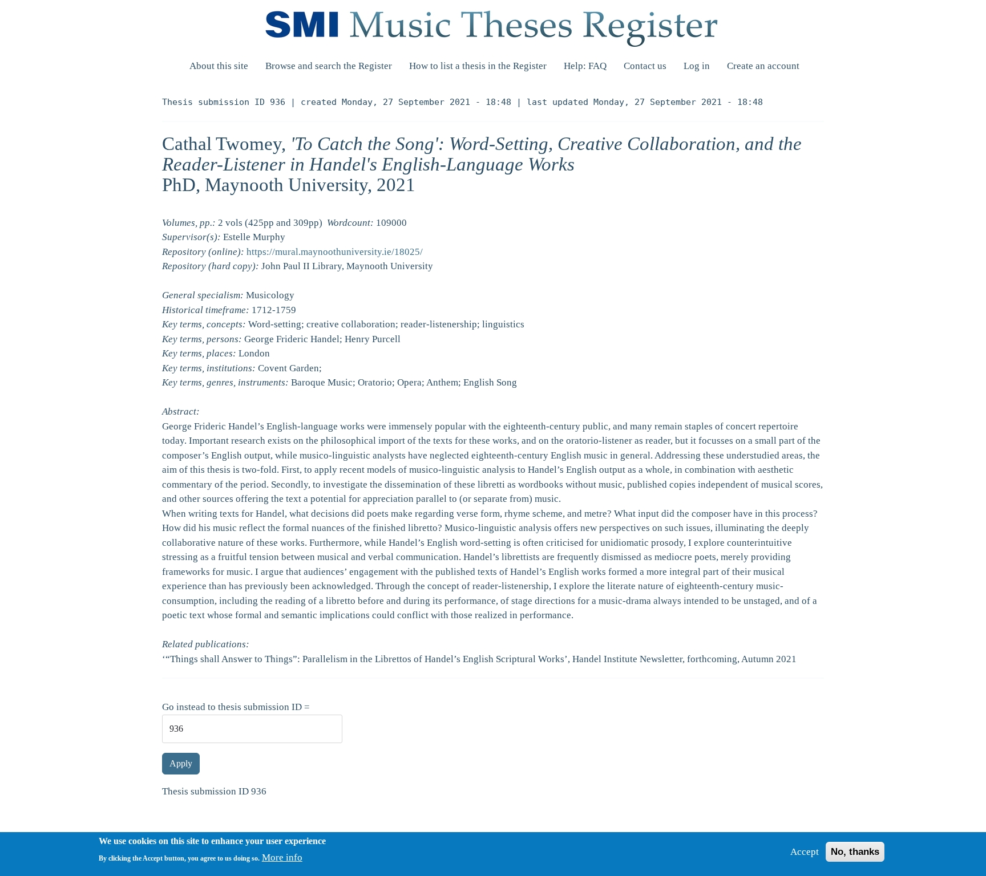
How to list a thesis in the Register (478, 65)
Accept (804, 851)
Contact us (645, 65)
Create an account (763, 65)
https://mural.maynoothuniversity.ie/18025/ (334, 251)
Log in (697, 65)
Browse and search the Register (328, 65)
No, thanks (855, 851)
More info (282, 857)
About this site (218, 65)
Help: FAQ (585, 65)
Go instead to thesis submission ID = (236, 706)
